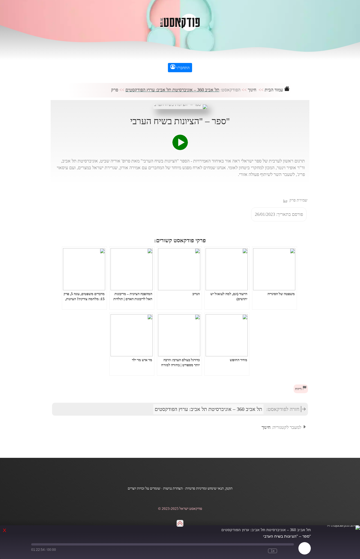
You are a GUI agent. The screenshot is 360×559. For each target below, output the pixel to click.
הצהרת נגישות (173, 488)
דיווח (298, 389)
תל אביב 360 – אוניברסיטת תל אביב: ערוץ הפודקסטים (172, 89)
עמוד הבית (274, 89)
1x (272, 551)
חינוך (252, 89)
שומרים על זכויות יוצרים (144, 488)
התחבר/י (182, 68)
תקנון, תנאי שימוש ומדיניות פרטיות (209, 488)
